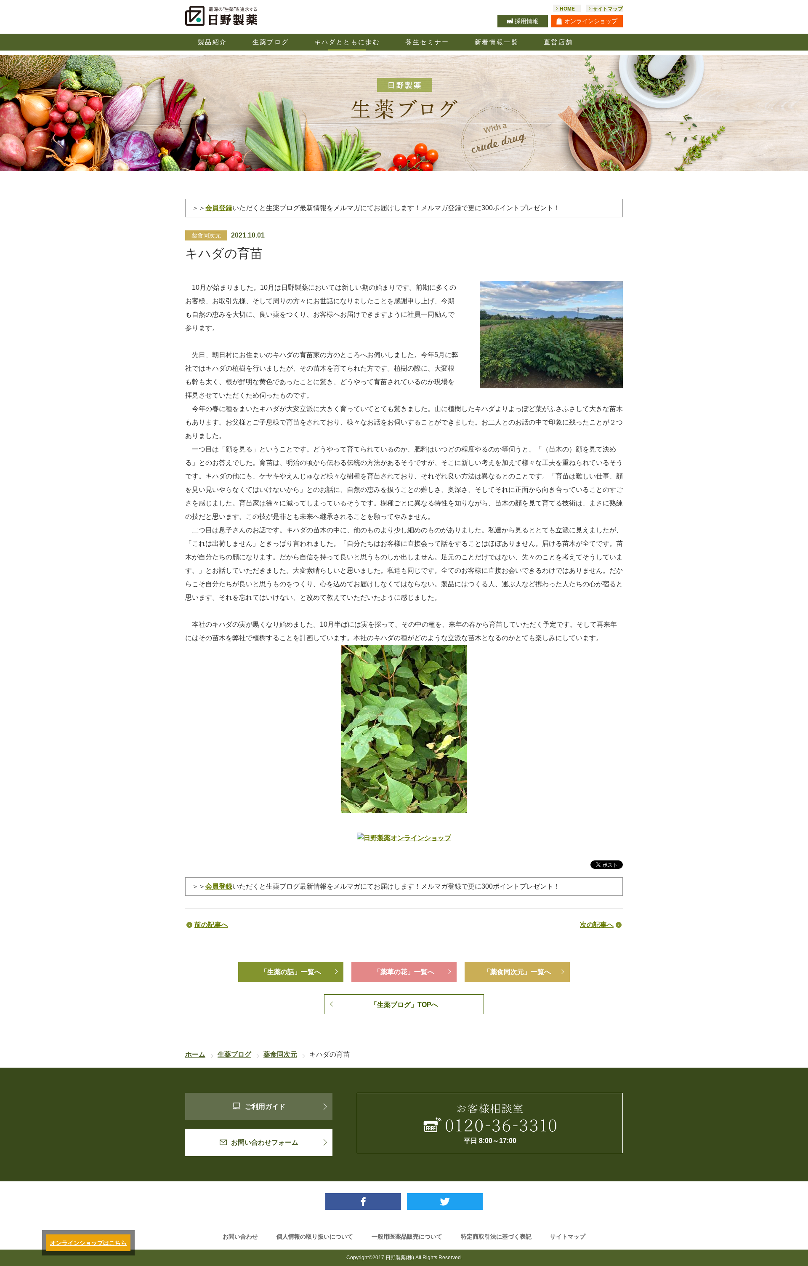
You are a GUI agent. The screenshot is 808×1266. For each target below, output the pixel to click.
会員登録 (218, 207)
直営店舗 (558, 41)
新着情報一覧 (496, 41)
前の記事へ (211, 924)
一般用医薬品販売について (407, 1236)
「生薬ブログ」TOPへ (404, 1004)
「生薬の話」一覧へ (290, 971)
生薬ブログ (270, 41)
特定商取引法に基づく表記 (496, 1236)
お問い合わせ (240, 1236)
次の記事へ (597, 924)
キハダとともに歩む (347, 41)
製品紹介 (212, 41)
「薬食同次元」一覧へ (517, 971)
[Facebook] (363, 1201)
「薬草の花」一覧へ (404, 971)
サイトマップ (567, 1236)
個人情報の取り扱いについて (314, 1236)
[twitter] (445, 1201)
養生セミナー (427, 41)
